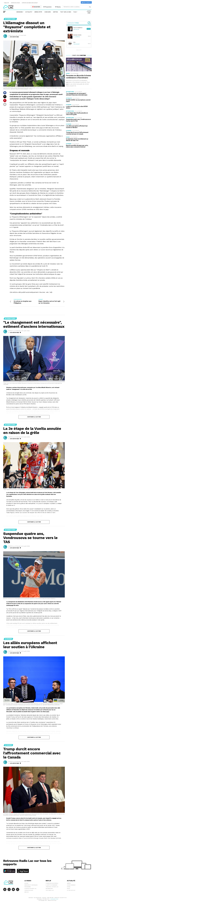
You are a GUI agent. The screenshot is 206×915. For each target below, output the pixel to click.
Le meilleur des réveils (52, 883)
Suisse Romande (71, 885)
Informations (49, 888)
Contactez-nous (15, 2)
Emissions (19, 12)
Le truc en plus (71, 890)
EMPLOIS (26, 892)
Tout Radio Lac (50, 890)
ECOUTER (37, 6)
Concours (47, 12)
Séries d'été (38, 12)
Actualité (28, 12)
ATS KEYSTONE (14, 36)
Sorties (55, 12)
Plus (75, 12)
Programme (48, 6)
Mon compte (87, 2)
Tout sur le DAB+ (65, 12)
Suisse (68, 886)
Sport (68, 888)
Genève (69, 883)
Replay (58, 6)
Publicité (6, 2)
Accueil (26, 883)
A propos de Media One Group (30, 2)
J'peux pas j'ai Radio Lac (52, 886)
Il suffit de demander (51, 885)
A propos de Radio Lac (30, 888)
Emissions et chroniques (30, 885)
